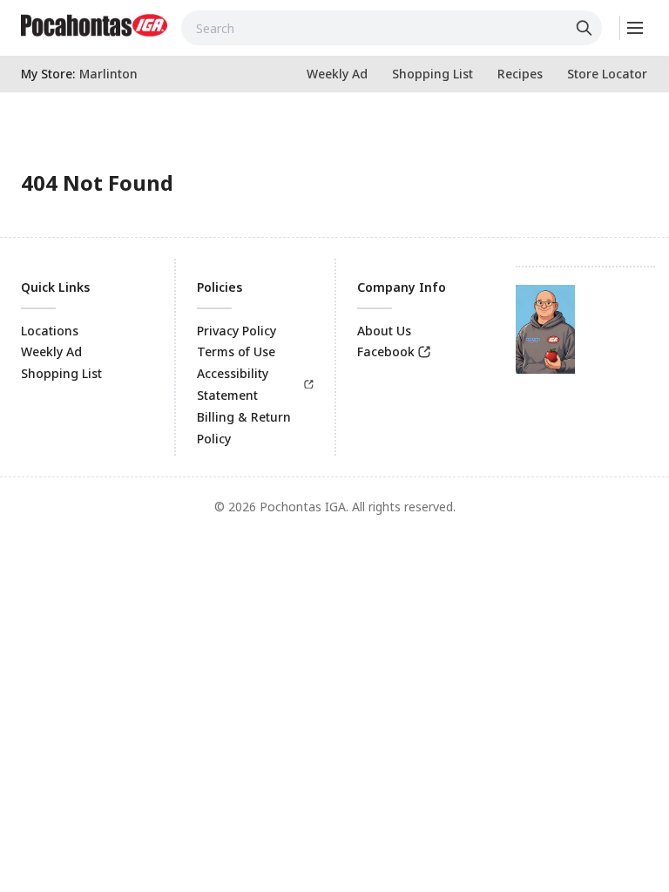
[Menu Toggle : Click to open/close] (633, 28)
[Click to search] (586, 28)
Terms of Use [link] (236, 351)
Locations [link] (49, 330)
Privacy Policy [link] (236, 330)
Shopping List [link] (61, 373)
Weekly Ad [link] (51, 351)
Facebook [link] (386, 351)
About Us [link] (384, 330)
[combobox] (391, 27)
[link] (94, 25)
